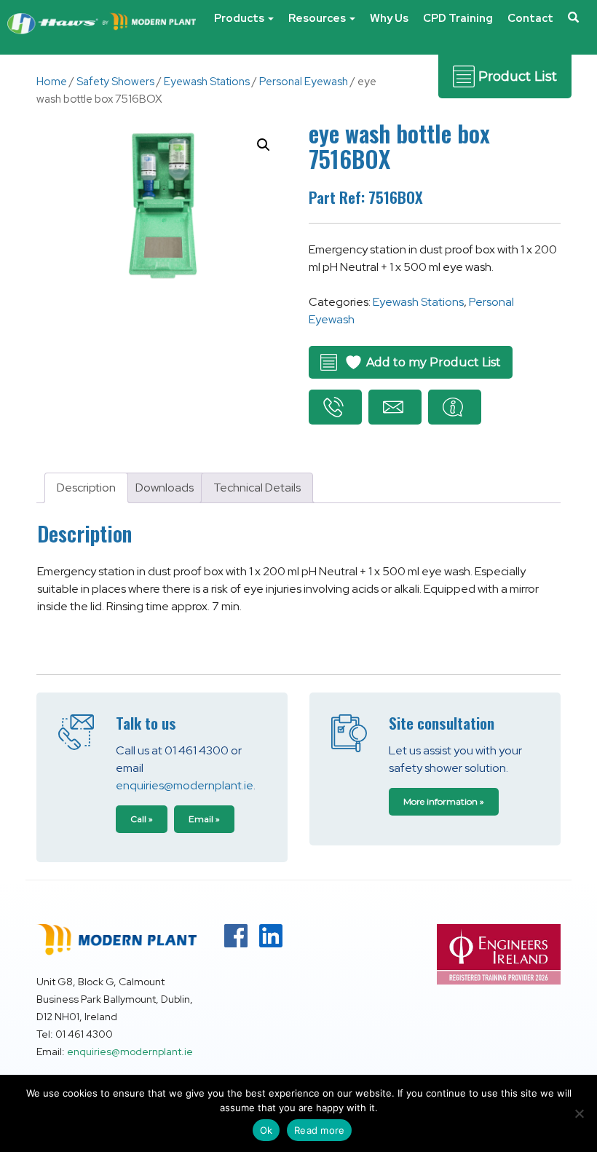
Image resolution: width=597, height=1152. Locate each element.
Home (51, 81)
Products (240, 18)
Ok (266, 1130)
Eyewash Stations (207, 81)
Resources (318, 18)
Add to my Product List (433, 362)
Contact (530, 18)
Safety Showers (115, 81)
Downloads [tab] (164, 487)
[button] (573, 25)
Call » (141, 818)
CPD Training (458, 18)
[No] (579, 1113)
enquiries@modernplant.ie (184, 785)
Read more (319, 1130)
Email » (204, 818)
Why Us (389, 18)
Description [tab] (86, 487)
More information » (443, 801)
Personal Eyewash (303, 81)
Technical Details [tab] (257, 487)
